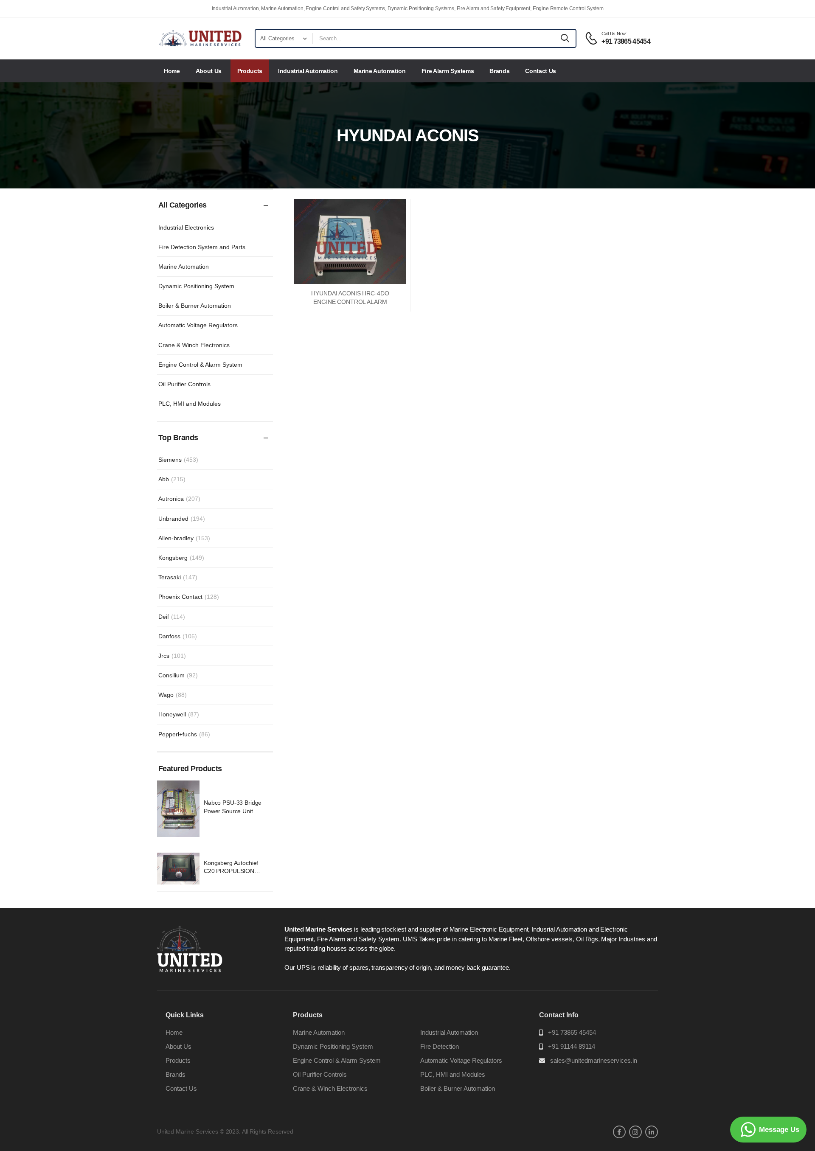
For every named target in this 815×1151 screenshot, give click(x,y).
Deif (171, 616)
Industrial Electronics (186, 227)
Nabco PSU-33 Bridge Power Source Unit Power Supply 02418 (232, 811)
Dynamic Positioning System (196, 286)
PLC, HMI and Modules (189, 403)
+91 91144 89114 (571, 1046)
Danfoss (177, 636)
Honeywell (178, 714)
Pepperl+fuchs (184, 734)
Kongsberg (181, 557)
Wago (172, 694)
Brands (499, 70)
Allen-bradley (184, 538)
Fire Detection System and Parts (201, 247)
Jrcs (172, 655)
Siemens (178, 459)
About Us (209, 70)
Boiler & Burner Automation (194, 305)
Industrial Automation (308, 70)
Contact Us (540, 70)
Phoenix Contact (188, 596)
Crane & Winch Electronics (194, 345)
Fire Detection (439, 1046)
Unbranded (181, 518)
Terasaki (177, 577)
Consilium (178, 675)
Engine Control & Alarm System (200, 364)
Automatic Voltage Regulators (198, 325)
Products (249, 70)
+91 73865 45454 (572, 1032)
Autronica (179, 498)
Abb (171, 479)
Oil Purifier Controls (184, 384)
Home (172, 70)
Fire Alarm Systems (448, 70)
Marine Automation (380, 70)
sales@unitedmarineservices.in (593, 1060)
